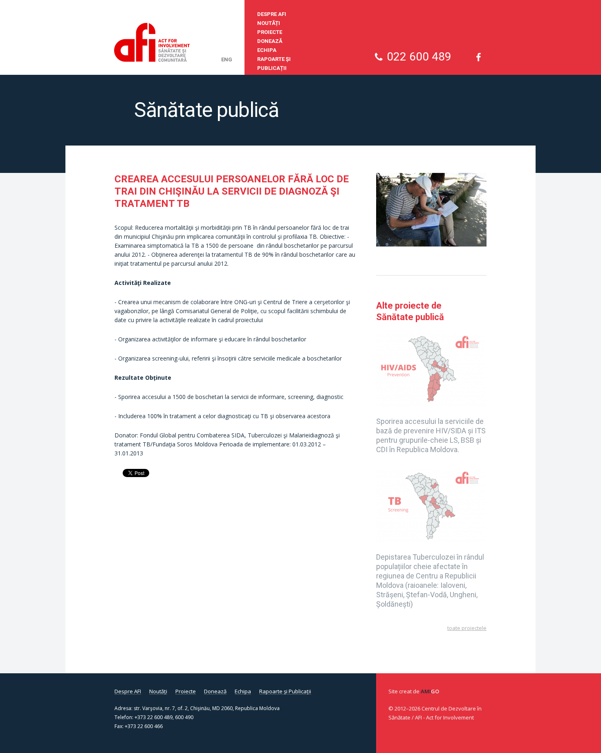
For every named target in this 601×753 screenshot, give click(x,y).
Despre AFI (271, 14)
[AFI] (152, 42)
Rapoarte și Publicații (274, 63)
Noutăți (268, 23)
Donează (270, 41)
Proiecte (269, 32)
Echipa (266, 50)
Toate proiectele (467, 628)
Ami (430, 691)
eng (226, 59)
